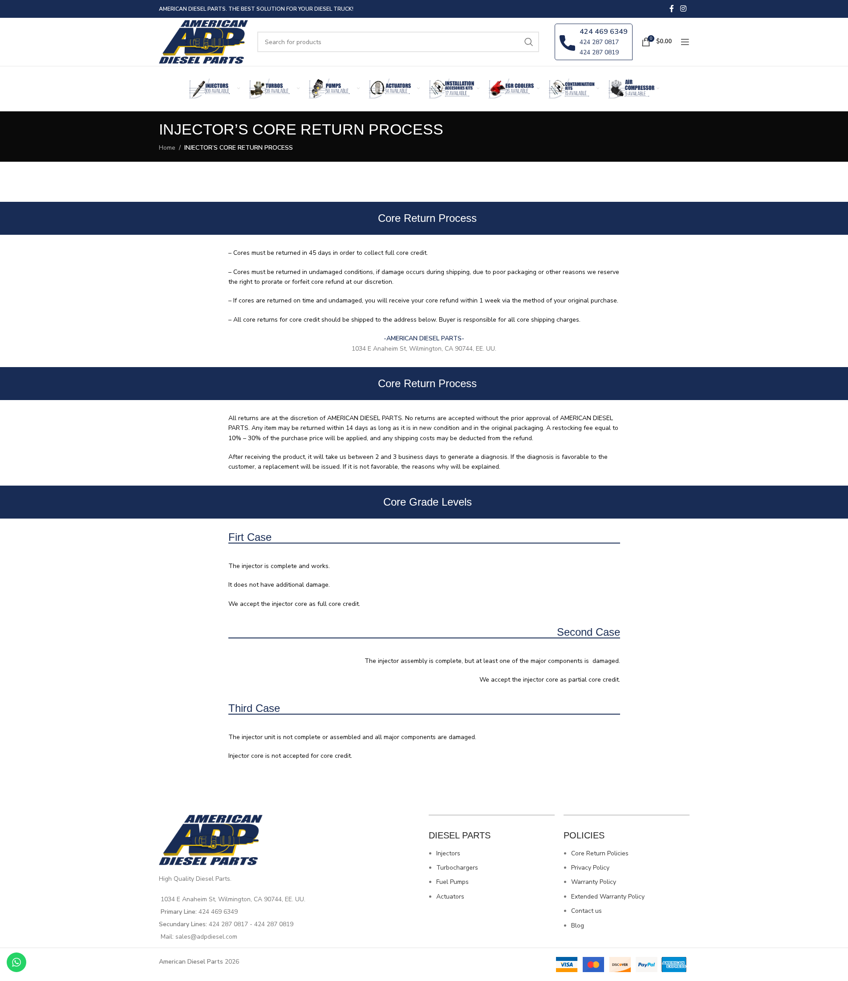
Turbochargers (457, 867)
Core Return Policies (600, 853)
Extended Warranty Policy (608, 896)
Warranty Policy (593, 882)
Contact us (586, 911)
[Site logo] (204, 41)
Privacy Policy (590, 867)
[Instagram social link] (683, 9)
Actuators (450, 896)
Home (167, 147)
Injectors (448, 853)
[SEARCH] (529, 42)
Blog (577, 925)
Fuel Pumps (452, 882)
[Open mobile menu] (685, 42)
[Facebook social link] (671, 9)
